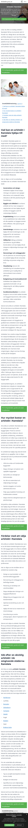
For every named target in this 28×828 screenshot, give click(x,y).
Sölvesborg (6, 707)
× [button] (26, 814)
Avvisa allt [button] (19, 825)
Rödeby (5, 721)
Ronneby (6, 704)
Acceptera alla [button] (9, 825)
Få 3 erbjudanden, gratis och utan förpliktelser (14, 19)
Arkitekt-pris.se (6, 2)
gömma (20, 103)
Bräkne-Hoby (7, 727)
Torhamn (6, 711)
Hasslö (5, 714)
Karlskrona (6, 697)
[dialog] (14, 820)
